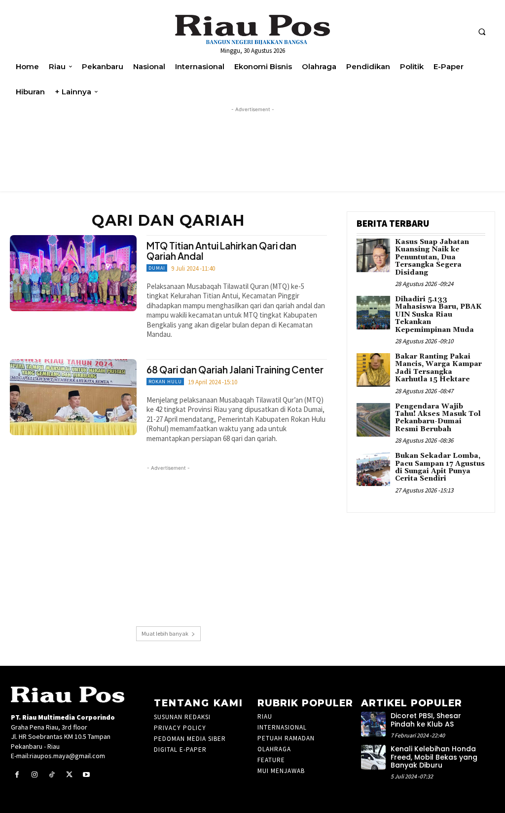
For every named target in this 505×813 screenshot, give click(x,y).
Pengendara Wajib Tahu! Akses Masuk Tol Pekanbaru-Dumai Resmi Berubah (438, 418)
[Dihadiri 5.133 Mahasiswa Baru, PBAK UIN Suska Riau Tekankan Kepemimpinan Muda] (373, 312)
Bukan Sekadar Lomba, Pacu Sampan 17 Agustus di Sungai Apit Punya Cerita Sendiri (440, 467)
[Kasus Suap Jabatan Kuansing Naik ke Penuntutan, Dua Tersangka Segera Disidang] (373, 255)
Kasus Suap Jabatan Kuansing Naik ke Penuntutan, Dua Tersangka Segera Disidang (432, 257)
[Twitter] (69, 775)
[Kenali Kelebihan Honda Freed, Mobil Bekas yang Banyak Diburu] (373, 757)
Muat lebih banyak (165, 633)
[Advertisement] (168, 542)
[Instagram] (34, 775)
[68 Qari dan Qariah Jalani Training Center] (73, 397)
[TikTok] (51, 775)
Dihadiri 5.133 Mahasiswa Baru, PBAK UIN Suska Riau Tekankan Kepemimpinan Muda (438, 314)
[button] (481, 31)
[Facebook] (17, 775)
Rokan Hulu (165, 381)
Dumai (156, 268)
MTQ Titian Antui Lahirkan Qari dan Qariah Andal (221, 251)
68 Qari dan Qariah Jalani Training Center (235, 369)
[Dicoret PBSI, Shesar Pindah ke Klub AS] (373, 724)
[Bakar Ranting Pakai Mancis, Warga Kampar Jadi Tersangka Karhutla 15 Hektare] (373, 370)
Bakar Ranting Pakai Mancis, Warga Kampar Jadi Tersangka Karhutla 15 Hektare (438, 368)
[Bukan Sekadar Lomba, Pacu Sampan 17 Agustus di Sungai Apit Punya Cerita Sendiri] (373, 469)
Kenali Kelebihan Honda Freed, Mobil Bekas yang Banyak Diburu (434, 757)
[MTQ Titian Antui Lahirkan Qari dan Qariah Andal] (73, 273)
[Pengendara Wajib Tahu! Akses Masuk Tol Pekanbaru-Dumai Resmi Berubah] (373, 420)
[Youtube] (86, 775)
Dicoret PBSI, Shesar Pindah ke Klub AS (426, 720)
